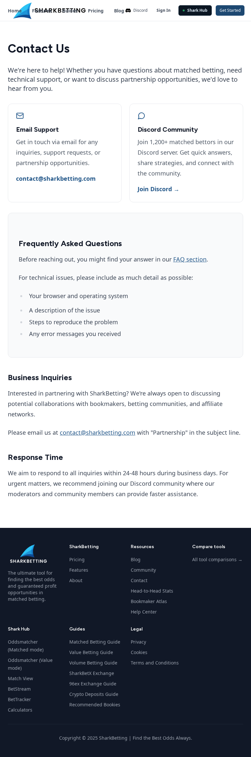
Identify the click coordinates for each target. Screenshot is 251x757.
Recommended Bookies (94, 704)
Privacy (138, 642)
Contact (139, 580)
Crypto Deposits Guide (93, 694)
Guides (69, 11)
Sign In (164, 10)
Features (42, 11)
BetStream (19, 689)
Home (15, 11)
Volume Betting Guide (93, 663)
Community (143, 570)
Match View (20, 678)
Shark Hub (197, 10)
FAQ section (190, 259)
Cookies (139, 652)
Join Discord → (158, 189)
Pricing (96, 11)
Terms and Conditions (155, 663)
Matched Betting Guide (94, 642)
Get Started (230, 10)
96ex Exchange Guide (92, 684)
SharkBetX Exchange (91, 673)
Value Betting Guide (91, 652)
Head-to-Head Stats (152, 591)
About (75, 580)
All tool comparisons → (217, 559)
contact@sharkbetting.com (56, 178)
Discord (140, 10)
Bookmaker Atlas (149, 601)
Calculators (20, 710)
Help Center (144, 612)
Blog (119, 11)
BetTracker (19, 699)
